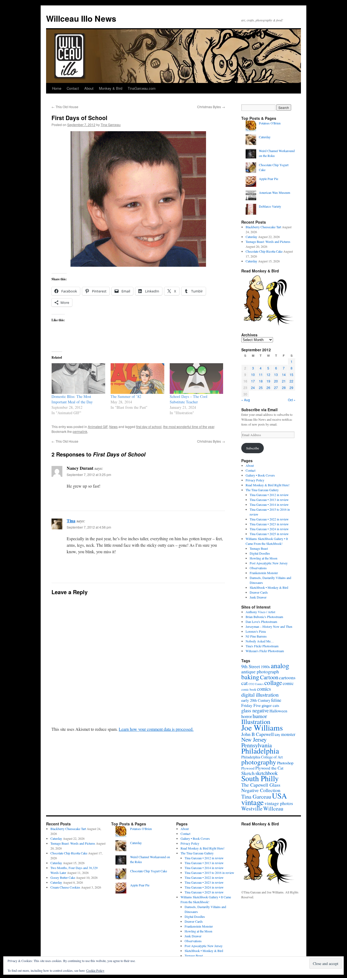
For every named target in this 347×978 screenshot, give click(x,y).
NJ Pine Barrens (256, 636)
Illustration (255, 721)
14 (284, 374)
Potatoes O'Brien (270, 123)
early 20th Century (255, 700)
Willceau (273, 808)
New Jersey (254, 739)
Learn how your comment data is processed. (156, 729)
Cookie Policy (95, 970)
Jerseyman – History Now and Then (269, 626)
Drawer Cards (259, 592)
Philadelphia (260, 751)
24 (253, 387)
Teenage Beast (259, 548)
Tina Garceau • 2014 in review (269, 504)
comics (264, 688)
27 (276, 387)
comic (288, 683)
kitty (277, 734)
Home (56, 88)
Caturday (265, 137)
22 (291, 381)
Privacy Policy (255, 480)
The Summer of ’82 (126, 396)
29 (291, 387)
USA (279, 795)
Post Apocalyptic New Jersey (269, 563)
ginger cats (270, 705)
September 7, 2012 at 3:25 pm (89, 474)
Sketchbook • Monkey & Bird (269, 587)
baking (250, 677)
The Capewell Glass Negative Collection (260, 787)
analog (280, 665)
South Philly (260, 778)
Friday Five (251, 705)
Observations (258, 568)
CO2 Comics (256, 684)
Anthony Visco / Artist (260, 612)
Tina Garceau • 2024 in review (269, 529)
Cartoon (269, 677)
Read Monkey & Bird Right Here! (268, 485)
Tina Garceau (111, 124)
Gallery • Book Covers (260, 475)
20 (276, 381)
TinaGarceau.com (142, 88)
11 (261, 374)
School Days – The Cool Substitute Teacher (188, 399)
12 (268, 374)
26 (268, 387)
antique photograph (260, 671)
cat (244, 683)
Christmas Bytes (211, 106)
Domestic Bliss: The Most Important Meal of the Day (72, 399)
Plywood (248, 768)
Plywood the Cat (269, 768)
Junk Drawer (258, 597)
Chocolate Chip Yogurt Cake (148, 871)
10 (253, 374)
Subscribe (252, 448)
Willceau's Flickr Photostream (265, 651)
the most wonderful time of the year (188, 426)
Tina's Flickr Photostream (262, 646)
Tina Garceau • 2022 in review (269, 519)
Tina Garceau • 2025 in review (269, 534)
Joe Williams (262, 727)
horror (246, 716)
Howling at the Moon (263, 558)
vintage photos (279, 803)
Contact (73, 88)
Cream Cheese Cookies (65, 887)
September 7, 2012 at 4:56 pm (89, 527)
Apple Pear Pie (268, 178)
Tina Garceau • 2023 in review (269, 524)
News (113, 426)
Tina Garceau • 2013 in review (269, 499)
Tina (71, 520)
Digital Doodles (260, 553)
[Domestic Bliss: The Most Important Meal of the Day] (78, 378)
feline (276, 700)
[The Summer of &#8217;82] (137, 378)
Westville (251, 808)
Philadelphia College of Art (262, 757)
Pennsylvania (256, 745)
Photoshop (285, 762)
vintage (252, 802)
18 (261, 381)
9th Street (250, 666)
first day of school (149, 426)
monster (288, 734)
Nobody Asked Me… (260, 641)
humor (260, 716)
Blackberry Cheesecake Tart (263, 227)
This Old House (65, 106)
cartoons (287, 677)
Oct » (291, 399)
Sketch (248, 773)
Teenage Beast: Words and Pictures (268, 241)
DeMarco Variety (270, 206)
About (89, 88)
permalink (80, 431)
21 (284, 381)
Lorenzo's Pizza (256, 631)
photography (258, 761)
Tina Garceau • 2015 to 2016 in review (209, 872)
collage (273, 682)
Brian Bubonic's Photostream (264, 617)
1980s (265, 666)
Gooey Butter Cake (62, 877)
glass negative (255, 710)
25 (261, 387)
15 (291, 374)
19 (268, 381)
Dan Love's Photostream (261, 621)
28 (284, 387)
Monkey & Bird (110, 88)
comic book (248, 689)
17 (253, 381)
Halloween (278, 710)
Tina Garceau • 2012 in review (269, 495)
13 (276, 374)
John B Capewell (257, 734)
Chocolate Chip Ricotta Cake (264, 251)
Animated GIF (98, 426)
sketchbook (266, 773)
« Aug (245, 399)
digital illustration (260, 694)
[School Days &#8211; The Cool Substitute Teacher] (196, 378)
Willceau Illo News (81, 18)
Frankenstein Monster (264, 573)
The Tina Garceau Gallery (262, 490)
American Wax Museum (274, 192)
